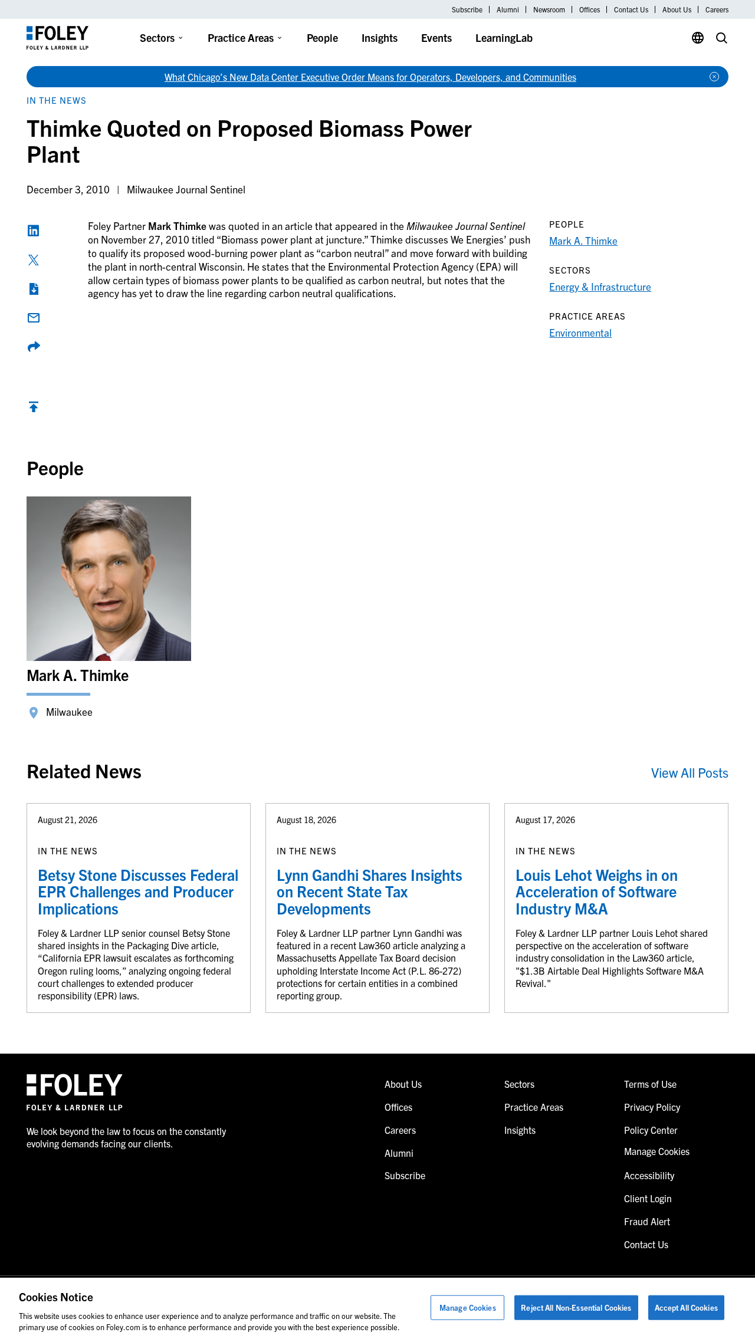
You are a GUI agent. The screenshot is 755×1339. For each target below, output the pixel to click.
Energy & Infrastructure (600, 286)
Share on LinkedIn (34, 230)
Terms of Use (650, 1084)
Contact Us (631, 9)
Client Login (648, 1198)
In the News (57, 100)
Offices (589, 9)
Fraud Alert (647, 1221)
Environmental (580, 332)
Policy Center (651, 1130)
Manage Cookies (467, 1307)
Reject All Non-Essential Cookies (576, 1307)
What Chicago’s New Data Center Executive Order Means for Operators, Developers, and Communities (370, 77)
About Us (676, 9)
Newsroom (549, 9)
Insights (380, 37)
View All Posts (689, 772)
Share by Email (34, 318)
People (322, 37)
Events (436, 37)
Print (34, 289)
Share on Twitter (34, 260)
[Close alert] (714, 76)
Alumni (508, 9)
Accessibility (649, 1175)
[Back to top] (34, 409)
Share (34, 347)
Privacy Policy (652, 1107)
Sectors (157, 37)
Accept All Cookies (686, 1307)
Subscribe (467, 9)
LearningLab (504, 37)
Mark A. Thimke (583, 240)
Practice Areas (241, 37)
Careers (716, 9)
